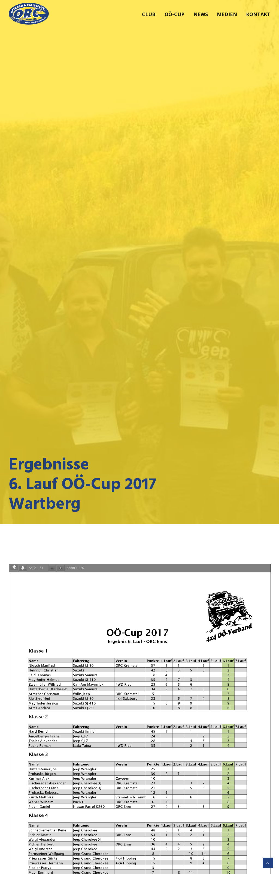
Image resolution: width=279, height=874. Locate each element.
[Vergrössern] (61, 568)
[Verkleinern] (52, 568)
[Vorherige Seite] (14, 567)
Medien (227, 14)
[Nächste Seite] (23, 568)
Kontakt (258, 14)
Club (149, 14)
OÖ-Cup (174, 14)
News (200, 14)
